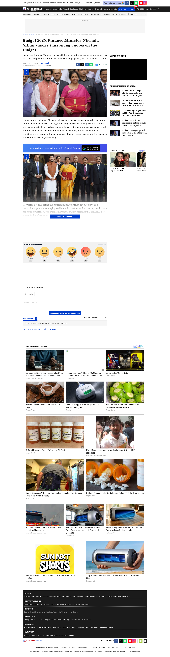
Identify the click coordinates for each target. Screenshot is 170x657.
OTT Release (45, 604)
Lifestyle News (29, 620)
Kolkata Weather (63, 14)
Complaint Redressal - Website (93, 647)
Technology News (91, 627)
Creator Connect (126, 9)
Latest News (51, 9)
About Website (41, 647)
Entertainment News (31, 604)
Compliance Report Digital (116, 647)
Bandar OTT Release (119, 14)
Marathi (89, 3)
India (60, 9)
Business (74, 9)
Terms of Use (53, 647)
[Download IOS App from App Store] (145, 641)
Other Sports (73, 612)
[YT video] (141, 3)
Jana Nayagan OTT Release (100, 14)
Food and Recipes (43, 620)
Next (145, 14)
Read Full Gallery (65, 216)
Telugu (65, 3)
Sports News (29, 612)
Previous (141, 14)
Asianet (32, 640)
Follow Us (103, 64)
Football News (51, 612)
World (66, 9)
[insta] (145, 3)
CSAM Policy (75, 647)
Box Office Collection (80, 604)
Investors (131, 647)
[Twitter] (132, 3)
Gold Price (56, 627)
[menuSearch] (159, 9)
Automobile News (106, 627)
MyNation (96, 3)
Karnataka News (83, 596)
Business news (29, 627)
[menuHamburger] (154, 9)
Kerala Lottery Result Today (44, 14)
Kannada (45, 3)
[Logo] (33, 9)
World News (71, 596)
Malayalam (28, 3)
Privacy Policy (65, 647)
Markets (82, 9)
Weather (27, 635)
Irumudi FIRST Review (80, 14)
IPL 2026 (140, 9)
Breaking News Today (32, 596)
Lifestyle (113, 9)
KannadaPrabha (56, 3)
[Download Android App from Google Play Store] (141, 641)
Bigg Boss (55, 604)
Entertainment (101, 9)
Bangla (77, 3)
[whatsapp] (136, 3)
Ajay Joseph (44, 63)
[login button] (151, 9)
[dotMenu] (147, 9)
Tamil (71, 3)
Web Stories (86, 620)
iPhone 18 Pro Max (136, 14)
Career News (76, 620)
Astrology (65, 620)
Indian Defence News (109, 596)
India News (61, 596)
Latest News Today (48, 596)
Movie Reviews (65, 604)
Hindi (83, 3)
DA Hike (65, 627)
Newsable (37, 3)
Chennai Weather (52, 635)
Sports (90, 9)
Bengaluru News (124, 596)
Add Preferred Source (112, 3)
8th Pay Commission (76, 627)
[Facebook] (127, 3)
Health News (56, 620)
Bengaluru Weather (67, 635)
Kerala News (95, 596)
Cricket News (40, 612)
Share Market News (44, 627)
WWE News (63, 612)
